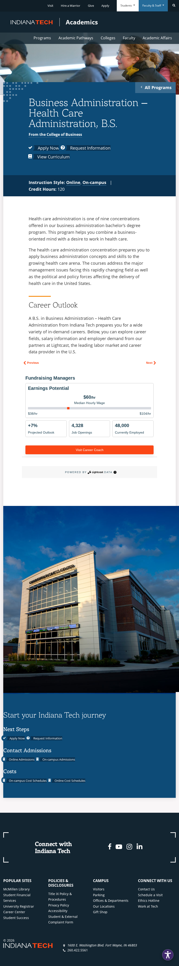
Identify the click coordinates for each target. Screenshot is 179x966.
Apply (105, 5)
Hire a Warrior (70, 5)
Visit (50, 5)
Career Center (14, 912)
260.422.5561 (77, 950)
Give (91, 5)
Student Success (16, 918)
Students (126, 5)
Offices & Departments (110, 900)
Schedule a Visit (150, 895)
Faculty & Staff (152, 5)
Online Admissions (21, 759)
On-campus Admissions (58, 759)
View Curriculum (53, 157)
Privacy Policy (58, 905)
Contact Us (146, 889)
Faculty (129, 37)
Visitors (98, 889)
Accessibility (57, 911)
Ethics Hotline (148, 900)
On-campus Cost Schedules (27, 781)
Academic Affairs (157, 37)
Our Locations (104, 906)
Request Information (89, 148)
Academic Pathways (76, 37)
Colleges (108, 37)
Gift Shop (100, 912)
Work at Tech (148, 906)
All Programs (158, 87)
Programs (42, 37)
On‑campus (94, 182)
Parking (99, 895)
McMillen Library (16, 889)
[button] (167, 954)
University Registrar (18, 906)
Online (73, 182)
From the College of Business (55, 134)
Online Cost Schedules (69, 781)
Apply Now (48, 148)
